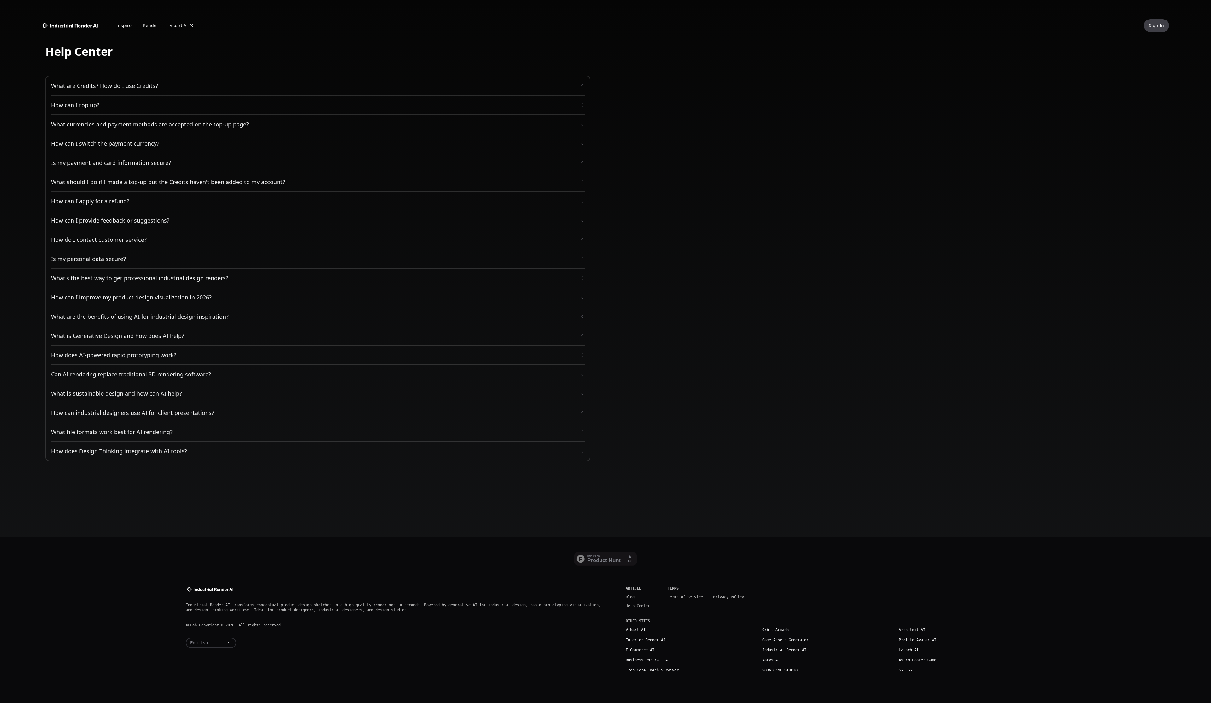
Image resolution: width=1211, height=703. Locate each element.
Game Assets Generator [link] (785, 640)
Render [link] (150, 25)
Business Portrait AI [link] (648, 660)
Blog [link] (630, 597)
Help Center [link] (638, 606)
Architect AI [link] (912, 630)
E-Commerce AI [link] (640, 650)
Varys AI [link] (771, 660)
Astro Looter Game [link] (917, 660)
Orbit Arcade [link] (775, 630)
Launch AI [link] (909, 650)
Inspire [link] (124, 25)
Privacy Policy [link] (728, 597)
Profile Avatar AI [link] (917, 640)
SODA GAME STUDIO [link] (780, 670)
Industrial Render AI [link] (784, 650)
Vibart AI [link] (179, 25)
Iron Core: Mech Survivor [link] (652, 670)
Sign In (1156, 25)
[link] (71, 25)
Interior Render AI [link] (645, 640)
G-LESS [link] (905, 670)
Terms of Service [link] (685, 597)
